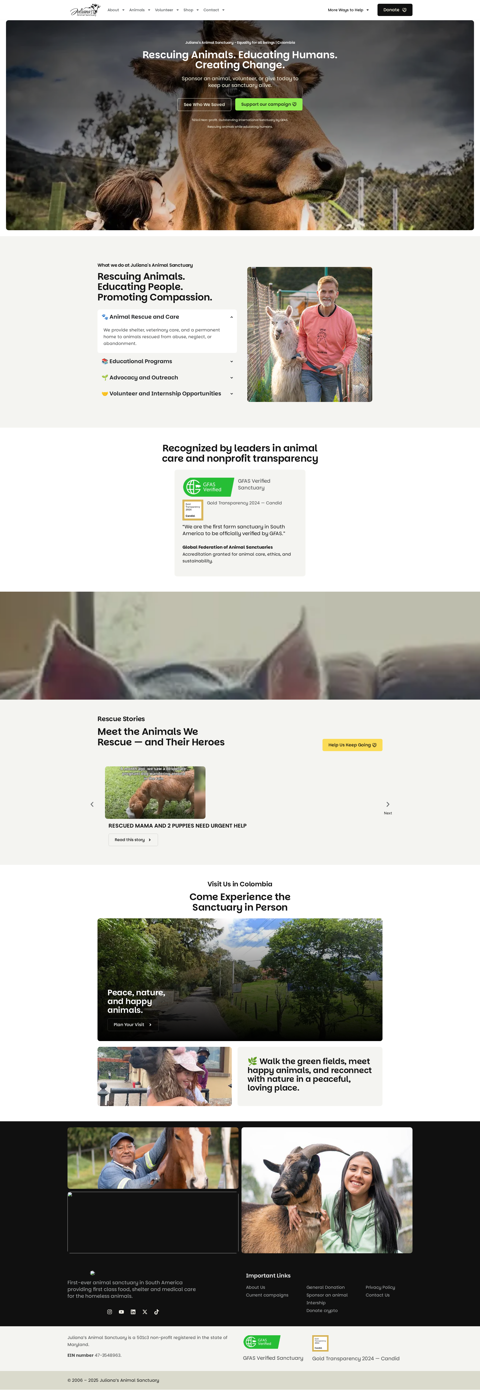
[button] (92, 804)
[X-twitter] (145, 1312)
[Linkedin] (133, 1312)
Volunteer (164, 9)
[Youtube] (121, 1312)
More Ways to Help (345, 9)
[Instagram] (109, 1312)
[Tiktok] (156, 1312)
